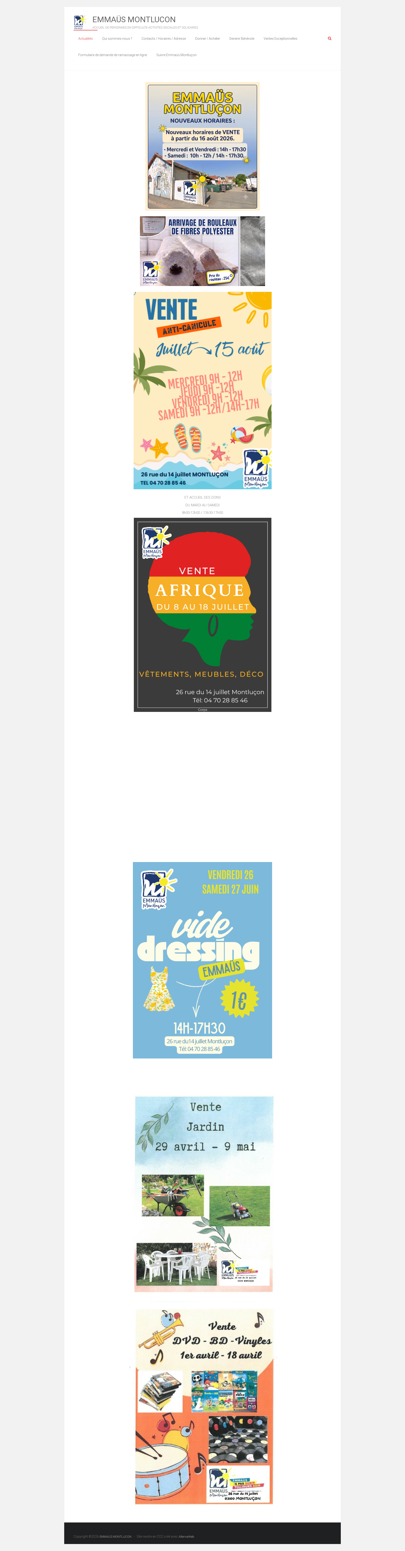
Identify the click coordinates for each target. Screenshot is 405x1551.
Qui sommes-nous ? (117, 38)
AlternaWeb (186, 1536)
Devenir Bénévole (241, 38)
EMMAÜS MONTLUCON (134, 19)
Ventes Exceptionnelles (280, 38)
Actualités (85, 38)
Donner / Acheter (207, 38)
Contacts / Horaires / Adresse (164, 38)
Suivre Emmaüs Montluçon (176, 55)
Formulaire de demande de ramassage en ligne (112, 55)
